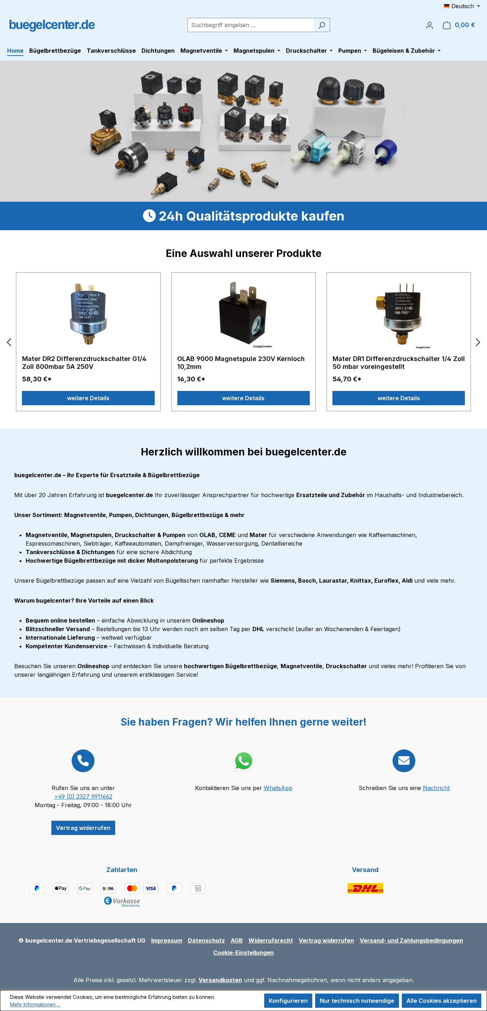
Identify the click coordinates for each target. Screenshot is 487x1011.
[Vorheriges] (9, 342)
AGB (237, 940)
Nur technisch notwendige (357, 1000)
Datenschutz (206, 940)
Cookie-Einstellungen (243, 952)
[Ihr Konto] (429, 25)
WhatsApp (278, 787)
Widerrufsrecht (270, 940)
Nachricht (436, 787)
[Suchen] (321, 25)
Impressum (166, 940)
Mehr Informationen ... (35, 1004)
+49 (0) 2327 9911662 (83, 796)
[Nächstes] (478, 342)
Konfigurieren (288, 1000)
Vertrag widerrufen (83, 827)
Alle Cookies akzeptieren (441, 1000)
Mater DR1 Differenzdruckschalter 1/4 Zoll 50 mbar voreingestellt (399, 362)
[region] (243, 342)
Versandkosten (220, 980)
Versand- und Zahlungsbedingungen (411, 940)
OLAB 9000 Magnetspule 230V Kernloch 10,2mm (241, 362)
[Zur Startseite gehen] (51, 23)
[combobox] (251, 25)
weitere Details (88, 398)
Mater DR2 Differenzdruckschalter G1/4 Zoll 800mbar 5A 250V (84, 362)
